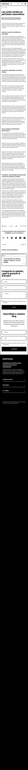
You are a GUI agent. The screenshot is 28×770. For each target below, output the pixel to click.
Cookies (23, 401)
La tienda (6, 390)
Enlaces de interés (14, 403)
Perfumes (6, 385)
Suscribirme (14, 349)
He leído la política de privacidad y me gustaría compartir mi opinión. (14, 302)
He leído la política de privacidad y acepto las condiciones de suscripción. (14, 344)
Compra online (8, 379)
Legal (9, 403)
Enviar (14, 307)
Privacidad (5, 403)
